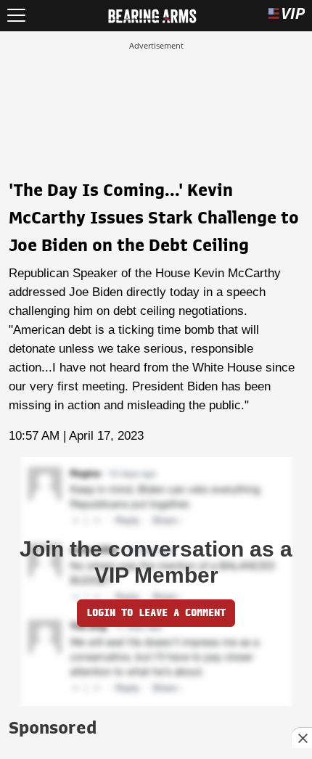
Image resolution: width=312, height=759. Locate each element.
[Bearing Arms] (152, 14)
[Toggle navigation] (16, 16)
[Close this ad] (302, 738)
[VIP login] (286, 16)
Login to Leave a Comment (156, 613)
